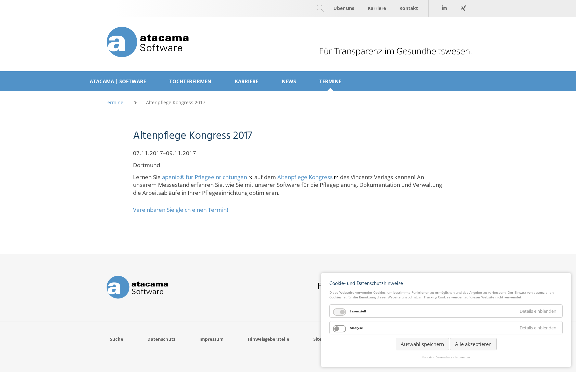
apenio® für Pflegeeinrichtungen (204, 177)
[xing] (463, 8)
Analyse (356, 327)
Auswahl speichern (422, 344)
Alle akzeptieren (473, 344)
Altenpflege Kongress (305, 177)
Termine (114, 102)
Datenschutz (444, 357)
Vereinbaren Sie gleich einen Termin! (180, 209)
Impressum (462, 357)
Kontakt (427, 357)
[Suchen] (320, 8)
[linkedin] (444, 8)
